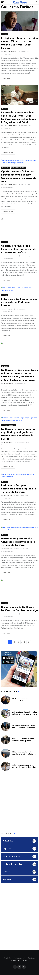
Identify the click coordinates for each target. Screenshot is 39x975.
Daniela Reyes (8, 387)
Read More (6, 78)
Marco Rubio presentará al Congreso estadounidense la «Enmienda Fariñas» (18, 545)
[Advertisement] (14, 808)
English (25, 967)
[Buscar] (37, 2)
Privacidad (16, 967)
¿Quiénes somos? (19, 965)
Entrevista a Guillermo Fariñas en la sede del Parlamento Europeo (15, 306)
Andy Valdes (8, 313)
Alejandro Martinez (10, 52)
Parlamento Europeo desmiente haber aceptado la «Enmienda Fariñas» (18, 492)
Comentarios (7, 129)
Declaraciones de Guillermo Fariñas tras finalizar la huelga (19, 614)
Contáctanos (32, 965)
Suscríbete (7, 965)
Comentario (7, 54)
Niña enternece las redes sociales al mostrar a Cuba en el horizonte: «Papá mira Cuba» (24, 761)
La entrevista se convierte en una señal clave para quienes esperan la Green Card (24, 734)
